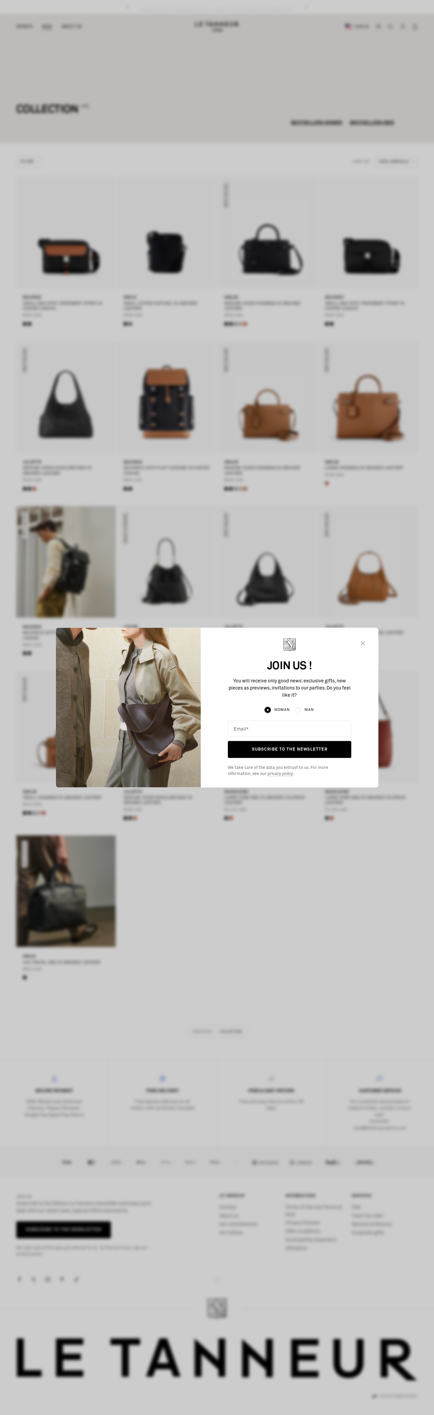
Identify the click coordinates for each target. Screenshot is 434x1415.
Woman (282, 710)
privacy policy (280, 774)
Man (309, 710)
